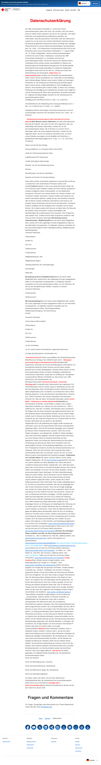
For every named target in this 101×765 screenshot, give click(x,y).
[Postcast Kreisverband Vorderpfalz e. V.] (87, 727)
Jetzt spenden (6, 741)
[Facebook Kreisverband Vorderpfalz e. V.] (27, 727)
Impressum (78, 751)
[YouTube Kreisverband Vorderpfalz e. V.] (33, 727)
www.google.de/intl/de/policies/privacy (61, 523)
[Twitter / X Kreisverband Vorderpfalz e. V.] (39, 727)
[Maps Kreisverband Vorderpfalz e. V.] (63, 727)
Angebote (49, 10)
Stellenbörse (30, 745)
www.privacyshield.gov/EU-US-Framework (40, 531)
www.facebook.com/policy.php (35, 538)
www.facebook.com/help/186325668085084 (40, 543)
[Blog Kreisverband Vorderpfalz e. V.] (57, 727)
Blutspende (30, 748)
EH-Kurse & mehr (58, 10)
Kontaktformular (46, 707)
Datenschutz (78, 748)
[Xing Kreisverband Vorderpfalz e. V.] (51, 727)
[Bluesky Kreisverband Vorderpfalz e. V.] (75, 727)
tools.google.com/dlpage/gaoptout (59, 592)
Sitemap (77, 745)
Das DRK (73, 10)
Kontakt (77, 741)
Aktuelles (53, 741)
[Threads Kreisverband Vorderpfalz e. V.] (81, 727)
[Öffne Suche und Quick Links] (79, 10)
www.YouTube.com (53, 460)
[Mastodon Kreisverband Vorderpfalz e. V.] (69, 727)
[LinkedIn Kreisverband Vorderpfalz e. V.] (45, 727)
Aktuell (67, 10)
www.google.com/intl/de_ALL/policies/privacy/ (41, 565)
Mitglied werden (31, 741)
